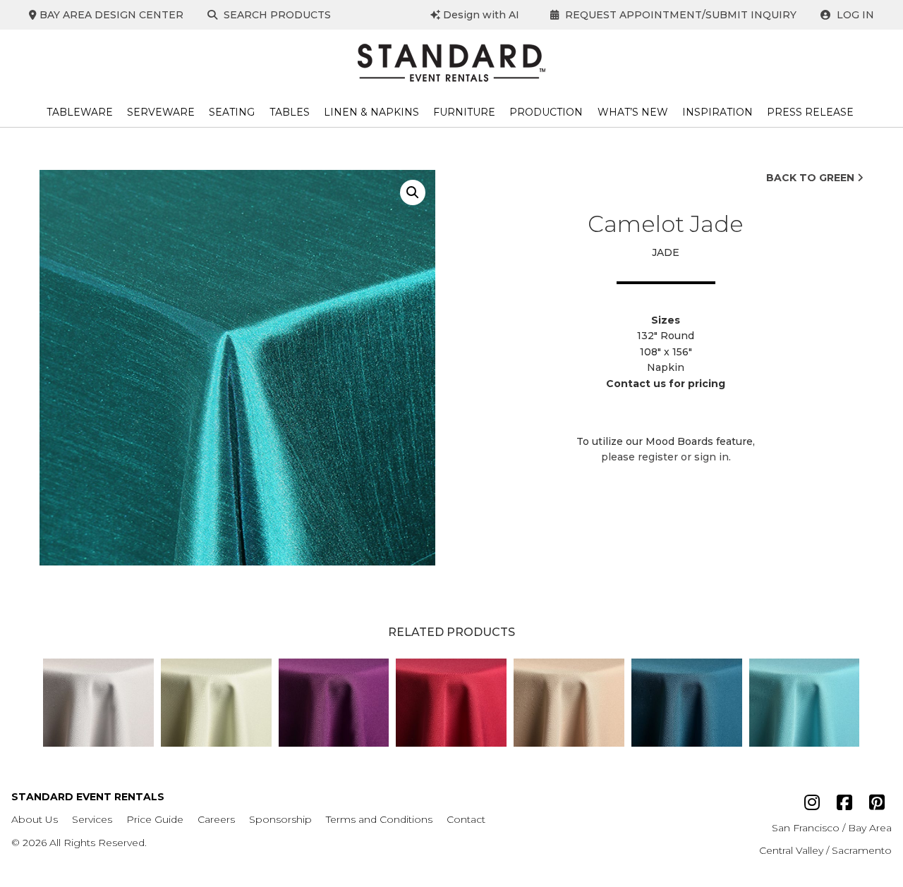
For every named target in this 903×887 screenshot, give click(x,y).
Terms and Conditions (379, 819)
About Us (34, 819)
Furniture (464, 112)
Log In (854, 14)
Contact (466, 819)
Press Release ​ (811, 112)
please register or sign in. (666, 457)
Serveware (161, 112)
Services (92, 819)
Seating (232, 112)
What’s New (633, 112)
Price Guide (154, 819)
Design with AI (479, 14)
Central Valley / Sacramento (825, 850)
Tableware (80, 112)
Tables (289, 112)
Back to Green (811, 177)
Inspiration (717, 112)
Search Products (276, 14)
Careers (216, 819)
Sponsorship (280, 819)
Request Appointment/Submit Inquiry (679, 14)
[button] (412, 192)
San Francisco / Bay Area (832, 827)
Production (546, 112)
